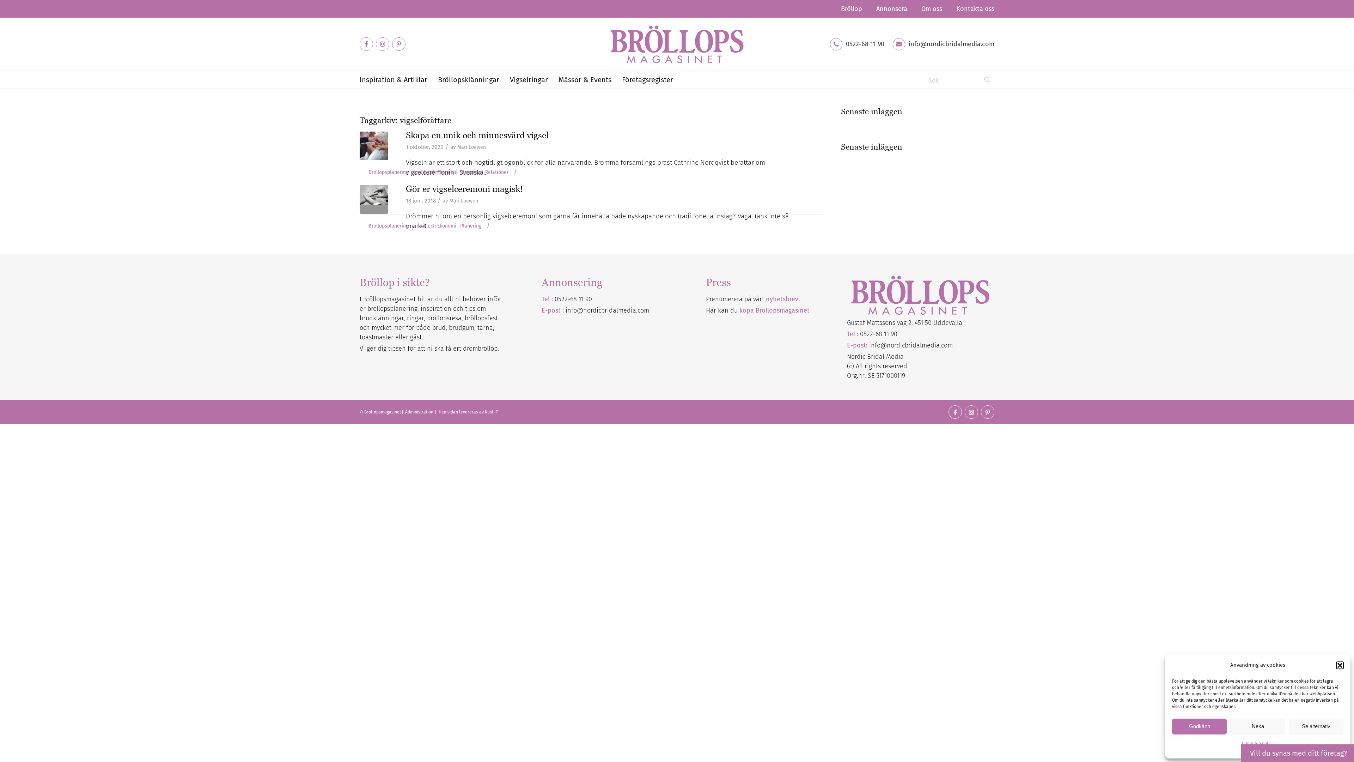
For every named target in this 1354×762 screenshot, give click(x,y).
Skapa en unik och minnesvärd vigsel (477, 135)
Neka (1258, 726)
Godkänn (1199, 726)
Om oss (931, 9)
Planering (470, 172)
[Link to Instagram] (382, 44)
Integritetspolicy (1258, 743)
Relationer (496, 172)
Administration (419, 412)
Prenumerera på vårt (753, 299)
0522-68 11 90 (865, 44)
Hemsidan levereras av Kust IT (468, 412)
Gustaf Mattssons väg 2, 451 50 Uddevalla (904, 323)
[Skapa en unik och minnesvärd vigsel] (374, 146)
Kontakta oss (975, 9)
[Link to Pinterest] (398, 44)
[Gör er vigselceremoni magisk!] (374, 199)
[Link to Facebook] (366, 44)
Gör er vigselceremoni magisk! (464, 188)
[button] (1339, 665)
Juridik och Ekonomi (434, 172)
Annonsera (891, 9)
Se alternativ (1316, 726)
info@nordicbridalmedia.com (951, 44)
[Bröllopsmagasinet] (677, 44)
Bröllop (851, 9)
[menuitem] (851, 9)
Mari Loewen (471, 147)
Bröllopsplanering (388, 172)
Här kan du (758, 310)
